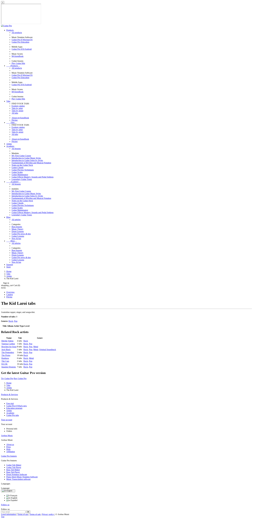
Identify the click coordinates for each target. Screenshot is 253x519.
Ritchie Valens (7, 341)
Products (10, 30)
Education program (14, 408)
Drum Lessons (18, 231)
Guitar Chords (17, 167)
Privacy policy (48, 514)
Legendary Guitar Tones (22, 179)
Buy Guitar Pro (20, 378)
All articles (16, 219)
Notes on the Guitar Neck (22, 165)
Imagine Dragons (8, 367)
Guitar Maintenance (20, 174)
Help (8, 449)
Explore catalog (18, 106)
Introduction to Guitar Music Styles (26, 158)
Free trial (10, 403)
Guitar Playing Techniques (23, 170)
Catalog (9, 294)
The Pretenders (7, 352)
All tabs (15, 113)
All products (17, 32)
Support (9, 264)
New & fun (16, 238)
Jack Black (6, 349)
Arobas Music (7, 435)
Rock (11, 321)
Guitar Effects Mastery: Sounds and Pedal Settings (32, 177)
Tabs (8, 101)
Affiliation (10, 451)
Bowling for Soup (8, 347)
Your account (6, 420)
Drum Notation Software (16, 474)
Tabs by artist (17, 108)
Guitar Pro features (9, 456)
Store (8, 267)
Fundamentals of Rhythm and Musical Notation (31, 163)
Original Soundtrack (47, 349)
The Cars (5, 361)
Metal (35, 347)
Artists (9, 144)
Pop (15, 321)
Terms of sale (35, 514)
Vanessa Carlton (8, 344)
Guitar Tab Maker (13, 465)
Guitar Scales (17, 172)
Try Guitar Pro (7, 378)
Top (2, 517)
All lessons (16, 148)
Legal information (8, 514)
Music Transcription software (18, 479)
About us (10, 444)
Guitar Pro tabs (12, 415)
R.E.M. (4, 364)
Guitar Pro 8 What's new (16, 406)
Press (8, 447)
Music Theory (17, 229)
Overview (10, 292)
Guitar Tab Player (13, 467)
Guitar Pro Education (20, 42)
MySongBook (17, 56)
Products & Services (9, 394)
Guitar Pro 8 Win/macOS (22, 40)
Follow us (5, 505)
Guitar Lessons (18, 236)
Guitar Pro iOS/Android (22, 49)
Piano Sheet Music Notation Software (22, 477)
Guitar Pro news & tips (21, 234)
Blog (8, 217)
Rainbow (5, 358)
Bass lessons (17, 227)
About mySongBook (20, 118)
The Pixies (5, 355)
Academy (10, 146)
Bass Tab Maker (13, 470)
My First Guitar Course (21, 156)
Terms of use (23, 514)
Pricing (15, 120)
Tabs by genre (17, 111)
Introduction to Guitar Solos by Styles (27, 160)
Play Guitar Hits (18, 63)
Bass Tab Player (13, 472)
